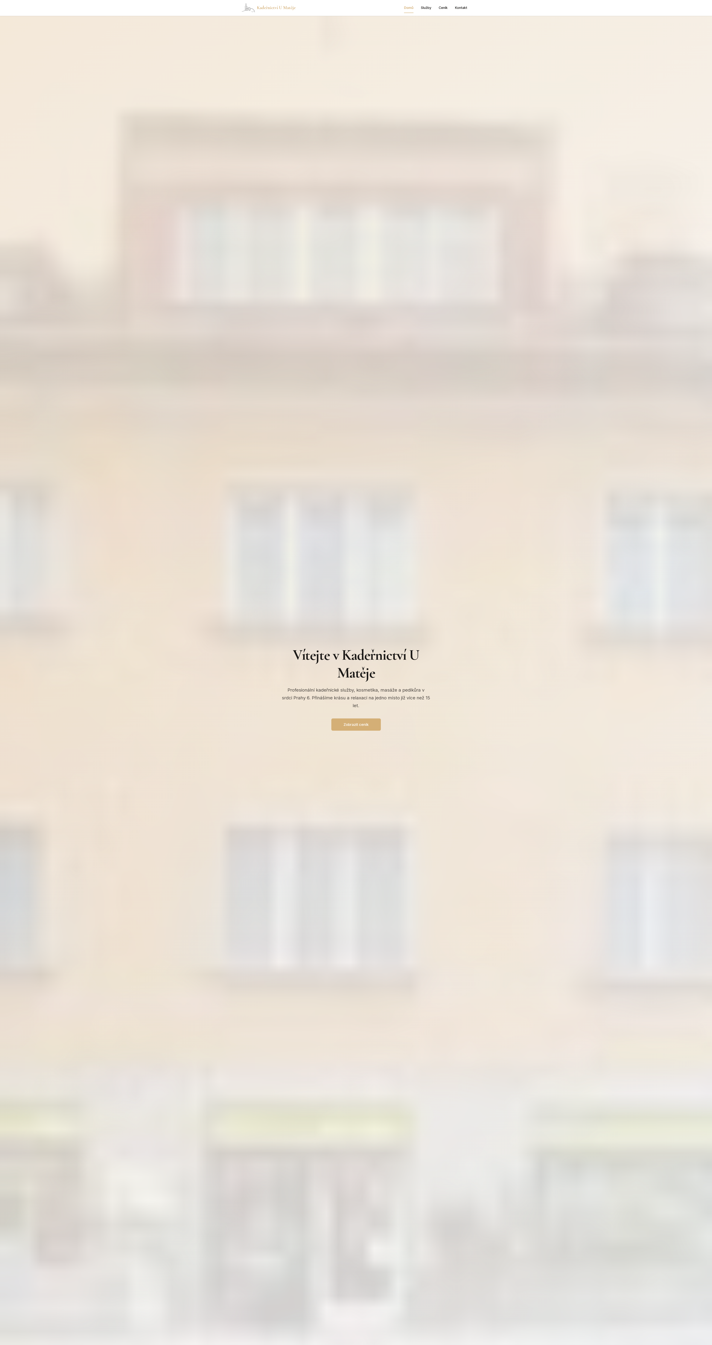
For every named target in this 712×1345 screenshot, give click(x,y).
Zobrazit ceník (356, 724)
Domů (408, 8)
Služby (426, 8)
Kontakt (461, 8)
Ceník (443, 8)
